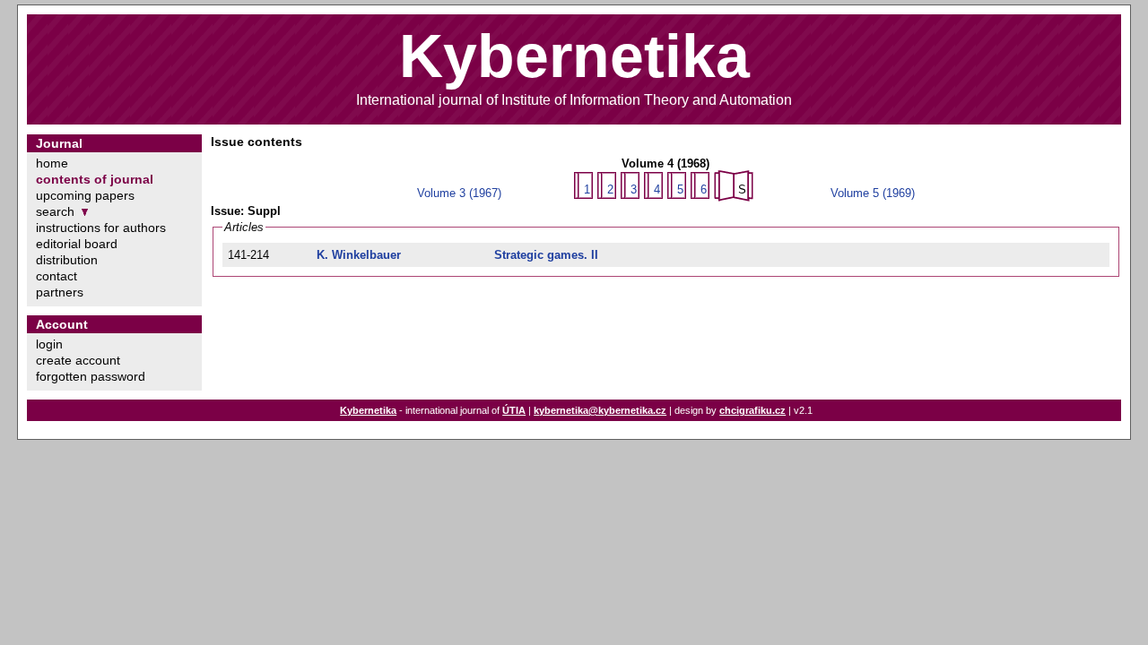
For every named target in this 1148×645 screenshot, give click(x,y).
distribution (67, 260)
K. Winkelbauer (359, 255)
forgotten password (90, 376)
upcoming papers (85, 195)
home (52, 163)
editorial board (76, 243)
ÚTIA (514, 410)
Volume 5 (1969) (873, 193)
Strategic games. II (546, 255)
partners (59, 292)
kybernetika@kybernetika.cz (600, 410)
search (55, 211)
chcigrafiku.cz (752, 410)
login (49, 344)
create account (78, 360)
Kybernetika (368, 410)
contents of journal (94, 179)
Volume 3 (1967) (459, 193)
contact (56, 276)
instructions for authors (101, 227)
